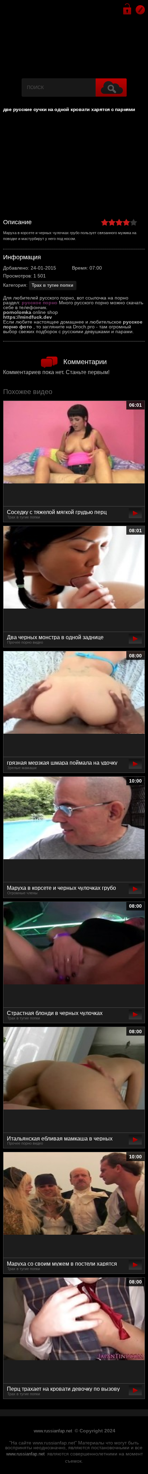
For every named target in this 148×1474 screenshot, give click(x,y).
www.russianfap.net (53, 1431)
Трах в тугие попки (52, 285)
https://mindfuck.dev (27, 317)
